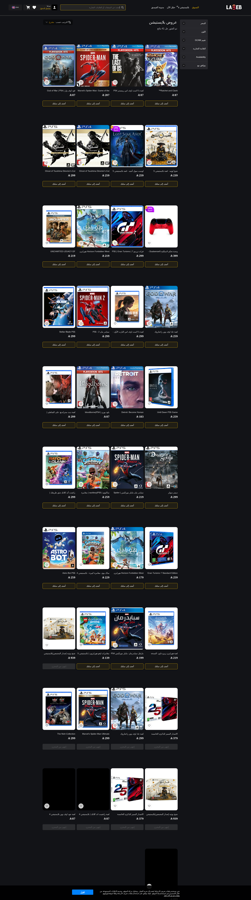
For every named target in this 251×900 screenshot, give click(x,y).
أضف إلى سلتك (161, 103)
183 (141, 416)
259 (141, 175)
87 (176, 95)
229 (107, 577)
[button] (177, 6)
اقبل (82, 892)
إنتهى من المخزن (59, 666)
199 (141, 657)
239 (175, 175)
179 (141, 577)
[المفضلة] (34, 7)
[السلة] (28, 7)
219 (107, 255)
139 (107, 657)
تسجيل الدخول (45, 8)
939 (73, 657)
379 (175, 738)
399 (175, 255)
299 (73, 175)
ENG (17, 7)
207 (107, 95)
